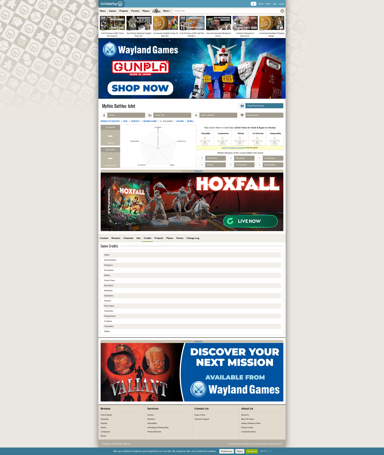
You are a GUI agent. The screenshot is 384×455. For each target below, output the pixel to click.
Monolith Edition (110, 121)
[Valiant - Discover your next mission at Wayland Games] (192, 401)
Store (261, 4)
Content (104, 238)
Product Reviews (154, 432)
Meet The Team (247, 419)
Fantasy (135, 121)
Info (138, 238)
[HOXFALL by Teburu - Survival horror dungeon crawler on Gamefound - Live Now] (192, 230)
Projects (123, 11)
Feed (268, 4)
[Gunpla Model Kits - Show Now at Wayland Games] (192, 68)
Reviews (115, 238)
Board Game (150, 121)
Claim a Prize (199, 415)
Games (112, 11)
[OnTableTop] (111, 3)
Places (145, 11)
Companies (105, 432)
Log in (281, 4)
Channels (128, 238)
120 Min (180, 121)
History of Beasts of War (251, 423)
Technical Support (201, 419)
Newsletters (152, 423)
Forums (135, 11)
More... (191, 121)
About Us (245, 415)
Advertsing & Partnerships (158, 428)
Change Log (192, 238)
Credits (147, 238)
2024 (125, 121)
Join (275, 4)
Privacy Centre (247, 428)
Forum (179, 238)
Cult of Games (106, 415)
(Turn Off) (198, 171)
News (103, 11)
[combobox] (229, 10)
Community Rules (248, 432)
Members (151, 419)
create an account (236, 148)
